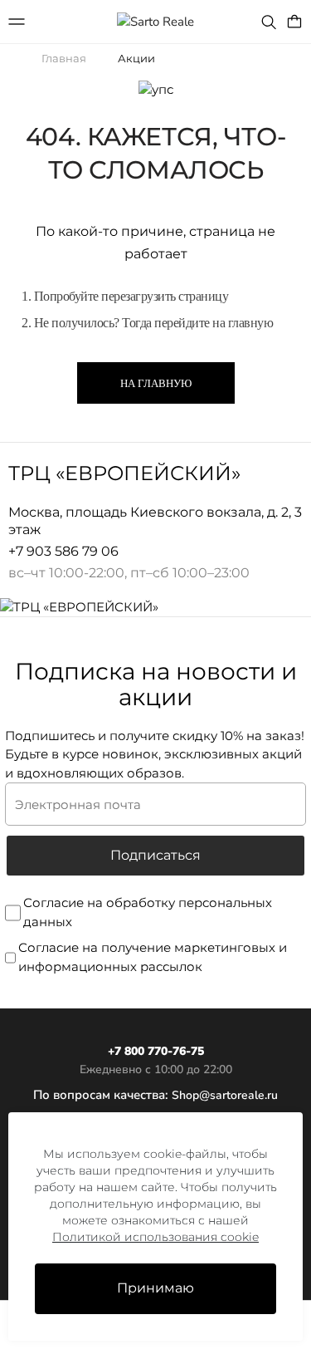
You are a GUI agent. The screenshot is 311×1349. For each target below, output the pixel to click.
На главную (156, 383)
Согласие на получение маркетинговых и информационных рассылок (152, 956)
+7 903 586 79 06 (63, 551)
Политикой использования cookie (155, 1236)
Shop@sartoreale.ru (225, 1095)
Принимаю (155, 1288)
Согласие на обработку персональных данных (147, 912)
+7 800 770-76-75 (156, 1051)
